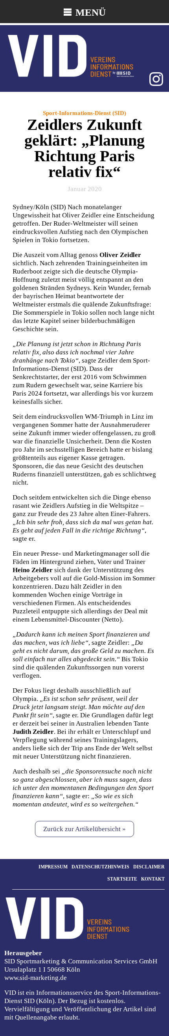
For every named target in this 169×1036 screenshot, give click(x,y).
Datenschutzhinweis (100, 867)
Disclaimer (149, 867)
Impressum (53, 867)
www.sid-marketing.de (35, 977)
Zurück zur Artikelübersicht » (84, 829)
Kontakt (153, 879)
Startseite (122, 879)
